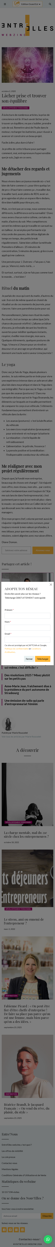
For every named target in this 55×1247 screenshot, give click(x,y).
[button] (48, 1239)
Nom (8, 621)
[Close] (51, 584)
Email (8, 633)
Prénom (9, 609)
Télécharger (43, 658)
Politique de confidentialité (16, 648)
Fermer (29, 658)
